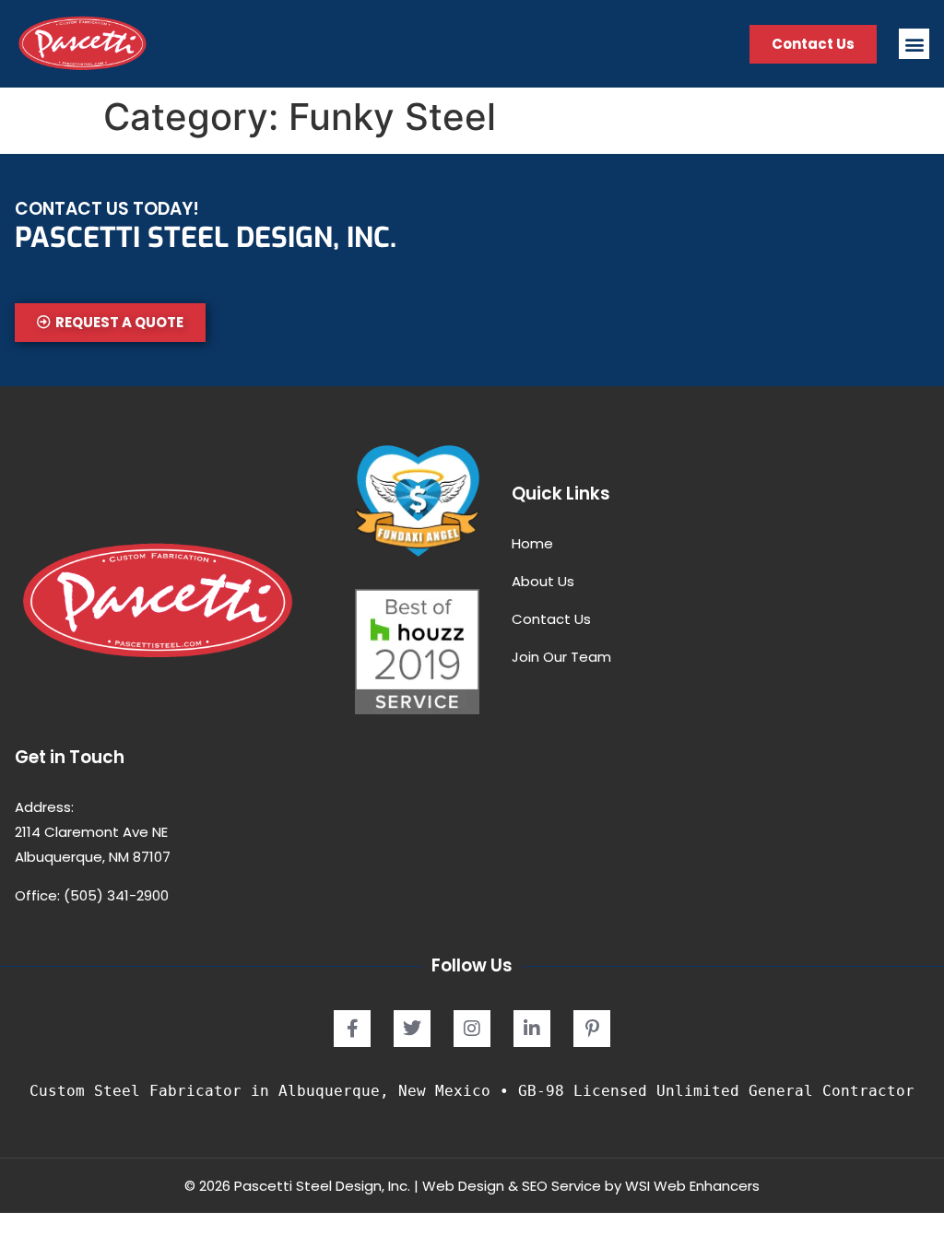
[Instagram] (472, 1028)
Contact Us (551, 619)
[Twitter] (412, 1028)
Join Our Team (561, 656)
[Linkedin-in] (531, 1028)
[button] (914, 44)
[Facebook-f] (352, 1028)
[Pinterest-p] (591, 1028)
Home (532, 543)
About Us (543, 581)
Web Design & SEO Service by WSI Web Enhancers (591, 1185)
